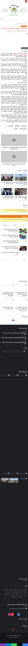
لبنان (15, 128)
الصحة (21, 592)
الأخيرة (14, 225)
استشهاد (16, 126)
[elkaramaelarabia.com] (14, 10)
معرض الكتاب (20, 596)
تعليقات (4, 225)
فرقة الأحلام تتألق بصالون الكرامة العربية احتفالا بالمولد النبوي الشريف (10, 241)
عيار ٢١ (25, 594)
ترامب (6, 592)
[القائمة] (1, 19)
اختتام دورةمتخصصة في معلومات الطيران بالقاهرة (8, 196)
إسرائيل (19, 589)
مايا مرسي (17, 594)
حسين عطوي (22, 128)
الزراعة (25, 592)
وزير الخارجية (14, 596)
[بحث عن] (26, 19)
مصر (25, 596)
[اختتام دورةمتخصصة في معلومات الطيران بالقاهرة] (7, 191)
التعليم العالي (6, 589)
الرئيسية (24, 23)
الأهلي (11, 589)
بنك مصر (10, 592)
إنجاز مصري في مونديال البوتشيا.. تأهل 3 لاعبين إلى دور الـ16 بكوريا (10, 230)
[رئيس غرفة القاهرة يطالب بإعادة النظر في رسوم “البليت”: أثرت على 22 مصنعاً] (23, 248)
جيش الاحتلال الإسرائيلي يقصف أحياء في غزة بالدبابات (7, 182)
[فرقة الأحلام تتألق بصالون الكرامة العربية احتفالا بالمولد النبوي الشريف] (23, 242)
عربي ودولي (20, 23)
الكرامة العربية (16, 592)
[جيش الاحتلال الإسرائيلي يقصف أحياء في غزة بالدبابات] (7, 177)
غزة (21, 594)
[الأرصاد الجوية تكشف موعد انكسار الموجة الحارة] (23, 254)
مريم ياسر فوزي (7, 594)
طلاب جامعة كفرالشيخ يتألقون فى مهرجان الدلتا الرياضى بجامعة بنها (10, 235)
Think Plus (17, 637)
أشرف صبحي (24, 589)
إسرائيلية (23, 126)
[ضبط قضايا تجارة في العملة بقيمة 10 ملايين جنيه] (23, 527)
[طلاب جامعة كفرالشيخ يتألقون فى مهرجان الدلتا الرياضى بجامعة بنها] (23, 236)
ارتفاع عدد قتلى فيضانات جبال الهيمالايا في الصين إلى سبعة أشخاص (21, 197)
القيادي (10, 126)
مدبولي (13, 594)
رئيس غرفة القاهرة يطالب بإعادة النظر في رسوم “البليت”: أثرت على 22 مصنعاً (10, 247)
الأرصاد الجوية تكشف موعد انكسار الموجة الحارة (10, 253)
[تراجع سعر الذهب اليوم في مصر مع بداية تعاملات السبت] (5, 475)
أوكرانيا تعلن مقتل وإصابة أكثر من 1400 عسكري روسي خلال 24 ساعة (21, 183)
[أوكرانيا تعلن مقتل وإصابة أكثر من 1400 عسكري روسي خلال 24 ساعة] (21, 177)
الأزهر (15, 589)
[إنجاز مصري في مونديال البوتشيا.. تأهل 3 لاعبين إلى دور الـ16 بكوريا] (23, 231)
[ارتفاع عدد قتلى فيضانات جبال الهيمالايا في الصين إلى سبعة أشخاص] (21, 191)
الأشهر (23, 225)
